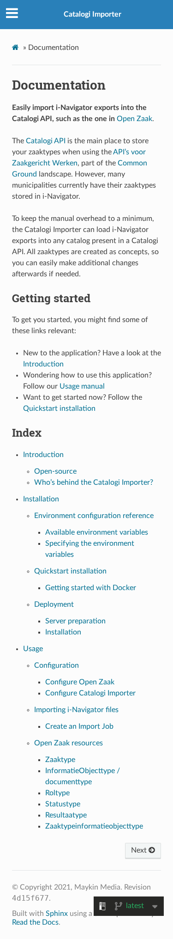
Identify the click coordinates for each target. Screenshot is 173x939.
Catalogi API (46, 141)
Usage (33, 648)
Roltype (57, 793)
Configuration (56, 665)
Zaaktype (60, 759)
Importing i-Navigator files (76, 709)
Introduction (43, 454)
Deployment (54, 604)
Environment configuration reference (94, 515)
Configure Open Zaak (79, 682)
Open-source (55, 471)
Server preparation (75, 621)
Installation (41, 499)
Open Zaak (134, 118)
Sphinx (57, 913)
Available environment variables (96, 532)
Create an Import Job (79, 726)
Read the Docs (35, 922)
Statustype (62, 804)
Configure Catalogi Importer (90, 693)
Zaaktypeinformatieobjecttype (94, 826)
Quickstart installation (70, 571)
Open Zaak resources (68, 743)
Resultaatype (66, 815)
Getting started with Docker (90, 587)
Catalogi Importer (92, 14)
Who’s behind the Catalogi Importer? (93, 482)
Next (140, 850)
